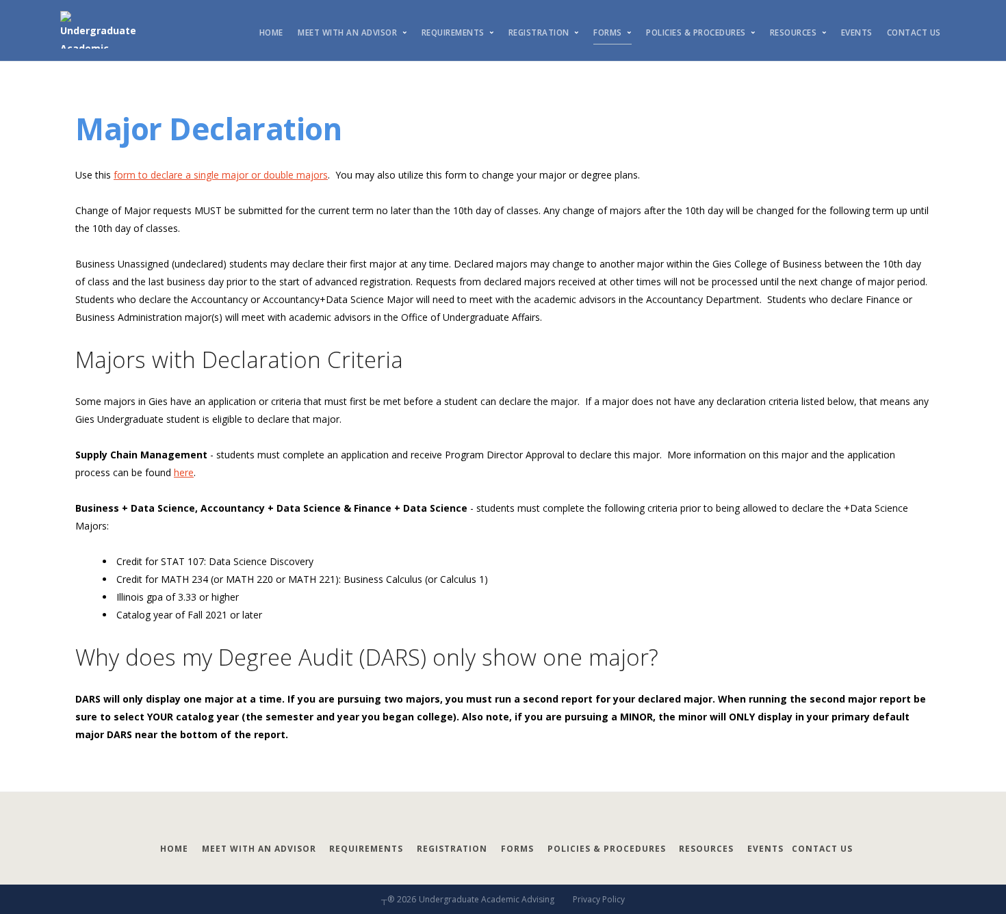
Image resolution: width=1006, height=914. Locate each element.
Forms (607, 32)
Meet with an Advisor (347, 32)
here (184, 472)
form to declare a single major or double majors (221, 174)
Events (857, 32)
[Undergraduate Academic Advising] (109, 30)
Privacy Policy (599, 899)
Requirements (453, 32)
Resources (793, 32)
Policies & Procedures (696, 32)
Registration (538, 32)
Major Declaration (208, 128)
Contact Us (914, 32)
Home (271, 32)
